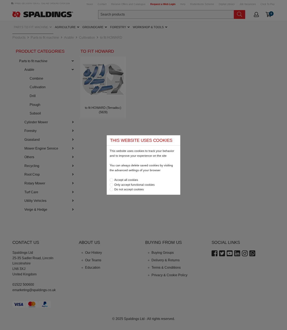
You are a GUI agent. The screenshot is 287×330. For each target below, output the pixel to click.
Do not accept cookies (129, 189)
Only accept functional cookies (134, 184)
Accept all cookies (126, 179)
